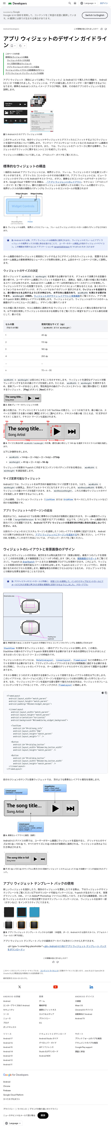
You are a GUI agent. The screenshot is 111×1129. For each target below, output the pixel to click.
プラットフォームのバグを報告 (88, 1038)
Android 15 (8, 1047)
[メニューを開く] (4, 3)
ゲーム (42, 1001)
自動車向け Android (83, 1014)
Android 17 (8, 1038)
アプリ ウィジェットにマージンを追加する (56, 534)
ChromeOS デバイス (84, 1010)
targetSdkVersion (62, 247)
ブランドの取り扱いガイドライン (44, 1109)
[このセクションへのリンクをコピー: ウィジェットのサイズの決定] (40, 271)
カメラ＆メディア (46, 1014)
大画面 (78, 1001)
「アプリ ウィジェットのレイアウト (63, 182)
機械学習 (43, 1005)
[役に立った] (102, 29)
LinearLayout (63, 660)
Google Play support (83, 1047)
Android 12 (8, 1060)
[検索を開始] (69, 3)
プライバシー (44, 1018)
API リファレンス (46, 1047)
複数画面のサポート (87, 558)
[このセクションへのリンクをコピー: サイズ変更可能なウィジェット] (43, 478)
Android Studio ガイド (48, 1038)
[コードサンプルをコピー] (106, 692)
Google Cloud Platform (13, 1095)
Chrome (6, 1086)
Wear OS (79, 1005)
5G (40, 1023)
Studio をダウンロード (48, 1051)
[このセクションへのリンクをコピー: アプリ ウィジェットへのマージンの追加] (54, 510)
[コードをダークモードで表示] (102, 692)
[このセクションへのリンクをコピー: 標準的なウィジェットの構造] (48, 166)
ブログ (6, 1023)
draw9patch (29, 562)
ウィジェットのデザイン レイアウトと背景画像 (57, 296)
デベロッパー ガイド (48, 1043)
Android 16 (8, 1043)
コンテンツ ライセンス (49, 971)
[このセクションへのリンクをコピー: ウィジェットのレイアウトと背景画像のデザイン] (77, 549)
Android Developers (11, 29)
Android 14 (8, 1051)
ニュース (7, 1018)
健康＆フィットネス (47, 1010)
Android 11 (7, 1064)
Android (6, 1001)
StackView (9, 648)
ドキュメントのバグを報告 (86, 1043)
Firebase (7, 1090)
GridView (68, 499)
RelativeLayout (44, 660)
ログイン (104, 3)
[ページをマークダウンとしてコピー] (20, 45)
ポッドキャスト (10, 1027)
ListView (50, 499)
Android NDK (44, 1056)
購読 (43, 1115)
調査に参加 (80, 1051)
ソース (6, 1014)
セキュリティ (8, 1010)
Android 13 (7, 1056)
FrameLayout (80, 660)
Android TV (80, 1018)
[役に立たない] (106, 29)
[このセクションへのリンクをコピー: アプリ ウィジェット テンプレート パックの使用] (76, 883)
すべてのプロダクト (11, 1099)
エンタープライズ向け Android (16, 1005)
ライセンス (22, 1109)
